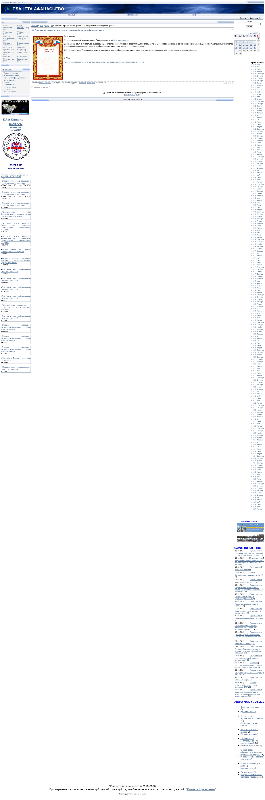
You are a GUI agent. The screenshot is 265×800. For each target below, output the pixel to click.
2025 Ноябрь (258, 488)
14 (255, 45)
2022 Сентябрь (258, 405)
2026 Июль (257, 507)
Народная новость (7, 44)
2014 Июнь (257, 177)
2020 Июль (257, 345)
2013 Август (257, 154)
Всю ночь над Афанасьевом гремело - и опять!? (16, 270)
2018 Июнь (257, 288)
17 (240, 48)
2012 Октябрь (258, 131)
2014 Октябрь (258, 186)
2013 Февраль (258, 140)
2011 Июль (257, 97)
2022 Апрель (257, 394)
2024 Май (256, 447)
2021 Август (257, 375)
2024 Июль (257, 451)
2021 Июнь (257, 371)
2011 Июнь (257, 94)
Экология (21, 36)
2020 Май (256, 341)
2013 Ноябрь (258, 161)
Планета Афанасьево (201, 789)
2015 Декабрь (258, 219)
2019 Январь (258, 304)
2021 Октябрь (258, 380)
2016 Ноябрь (258, 244)
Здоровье (21, 52)
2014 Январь (258, 166)
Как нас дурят (246, 772)
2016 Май (256, 230)
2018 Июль (257, 290)
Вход (194, 15)
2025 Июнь (257, 477)
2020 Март (257, 336)
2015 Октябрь (258, 214)
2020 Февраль (258, 334)
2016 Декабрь (258, 246)
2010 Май (256, 64)
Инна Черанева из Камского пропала (249, 618)
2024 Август (257, 454)
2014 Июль (257, 180)
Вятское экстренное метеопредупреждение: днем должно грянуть (16, 327)
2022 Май (256, 396)
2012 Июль (257, 124)
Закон (19, 39)
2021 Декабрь (258, 384)
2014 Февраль (258, 168)
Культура (6, 50)
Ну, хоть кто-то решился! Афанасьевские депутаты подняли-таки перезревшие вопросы (16, 226)
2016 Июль (257, 235)
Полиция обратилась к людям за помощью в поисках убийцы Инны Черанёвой (248, 651)
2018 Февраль (258, 279)
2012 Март (257, 115)
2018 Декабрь (258, 302)
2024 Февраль (258, 440)
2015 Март (257, 198)
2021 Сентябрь (258, 378)
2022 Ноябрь (258, 410)
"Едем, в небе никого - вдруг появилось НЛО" (246, 686)
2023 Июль (257, 424)
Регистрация (132, 15)
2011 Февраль (258, 85)
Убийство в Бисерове (243, 644)
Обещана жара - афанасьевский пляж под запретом (16, 368)
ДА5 (72, 83)
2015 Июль (257, 207)
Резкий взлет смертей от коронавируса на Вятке (244, 598)
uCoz (144, 794)
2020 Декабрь (258, 357)
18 (244, 48)
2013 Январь (258, 138)
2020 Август (257, 348)
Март (47, 26)
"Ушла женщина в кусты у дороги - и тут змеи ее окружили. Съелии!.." (249, 554)
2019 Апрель (257, 311)
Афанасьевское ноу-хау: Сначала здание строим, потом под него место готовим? (16, 214)
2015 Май (256, 203)
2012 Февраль (258, 113)
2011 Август (257, 99)
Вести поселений (7, 27)
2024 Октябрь (258, 458)
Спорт (19, 50)
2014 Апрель (257, 173)
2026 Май (256, 502)
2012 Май (256, 120)
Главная (71, 15)
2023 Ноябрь (258, 433)
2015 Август (257, 209)
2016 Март (257, 226)
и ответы (15, 127)
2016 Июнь (257, 233)
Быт (4, 36)
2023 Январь (258, 414)
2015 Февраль (258, 196)
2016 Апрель (257, 228)
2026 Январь (258, 493)
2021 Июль (257, 373)
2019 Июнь (257, 315)
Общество (21, 32)
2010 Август (257, 71)
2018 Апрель (257, 283)
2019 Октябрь (258, 325)
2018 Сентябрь (258, 295)
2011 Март (257, 87)
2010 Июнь (257, 67)
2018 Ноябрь (258, 299)
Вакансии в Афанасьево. (252, 707)
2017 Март (257, 253)
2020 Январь (258, 332)
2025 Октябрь (258, 486)
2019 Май (256, 313)
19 (247, 48)
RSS (261, 18)
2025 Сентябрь (258, 484)
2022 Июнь (257, 398)
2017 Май (256, 258)
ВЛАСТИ (16, 130)
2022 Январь (258, 387)
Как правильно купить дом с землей (249, 575)
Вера (5, 56)
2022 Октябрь (258, 408)
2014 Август (257, 182)
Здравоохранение (249, 734)
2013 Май (256, 147)
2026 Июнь (257, 504)
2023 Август (257, 426)
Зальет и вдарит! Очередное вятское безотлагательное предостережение (16, 260)
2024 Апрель (257, 444)
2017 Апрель (257, 256)
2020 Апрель (257, 338)
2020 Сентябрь (258, 350)
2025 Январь (258, 465)
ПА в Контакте (13, 119)
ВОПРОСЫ (16, 124)
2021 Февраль (258, 361)
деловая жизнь (248, 711)
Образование (8, 52)
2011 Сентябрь (258, 101)
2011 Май (256, 92)
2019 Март (257, 308)
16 (236, 48)
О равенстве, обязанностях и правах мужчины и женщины (251, 752)
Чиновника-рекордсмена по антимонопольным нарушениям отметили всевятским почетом (104, 62)
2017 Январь (258, 249)
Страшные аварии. (242, 680)
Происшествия (9, 59)
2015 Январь (258, 193)
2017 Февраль (258, 251)
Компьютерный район (251, 745)
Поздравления (9, 39)
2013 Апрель (257, 145)
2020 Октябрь (258, 352)
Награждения (91, 83)
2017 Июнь (257, 260)
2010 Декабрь (258, 81)
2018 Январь (258, 276)
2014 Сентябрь (258, 184)
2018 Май (256, 285)
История (20, 56)
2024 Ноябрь (258, 460)
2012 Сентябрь (258, 129)
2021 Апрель (257, 366)
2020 (41, 26)
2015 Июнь (257, 205)
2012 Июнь (257, 122)
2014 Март (257, 170)
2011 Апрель (257, 90)
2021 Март (257, 364)
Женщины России (242, 570)
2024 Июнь (257, 449)
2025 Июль (257, 479)
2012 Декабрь (258, 136)
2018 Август (257, 292)
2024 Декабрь (258, 463)
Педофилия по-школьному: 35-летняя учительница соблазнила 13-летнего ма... (249, 589)
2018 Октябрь (258, 297)
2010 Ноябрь (258, 78)
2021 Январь (258, 359)
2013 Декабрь (258, 163)
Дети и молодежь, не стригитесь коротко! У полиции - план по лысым (249, 635)
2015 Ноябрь (258, 216)
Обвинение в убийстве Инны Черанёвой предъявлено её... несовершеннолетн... (246, 627)
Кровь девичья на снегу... (245, 582)
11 (243, 45)
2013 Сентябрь (258, 157)
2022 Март (257, 391)
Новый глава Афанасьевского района (251, 717)
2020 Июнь (257, 343)
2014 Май (256, 175)
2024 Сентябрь (258, 456)
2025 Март (257, 470)
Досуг (19, 47)
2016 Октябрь (258, 242)
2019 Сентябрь (258, 322)
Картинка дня (22, 59)
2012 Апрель (257, 117)
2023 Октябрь (258, 431)
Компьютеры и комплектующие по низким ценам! (249, 740)
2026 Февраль (258, 495)
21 (255, 48)
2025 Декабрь (258, 490)
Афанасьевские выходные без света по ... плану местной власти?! (16, 307)
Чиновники (82, 83)
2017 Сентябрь (258, 267)
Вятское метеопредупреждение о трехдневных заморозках (16, 176)
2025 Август (257, 481)
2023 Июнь (257, 421)
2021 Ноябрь (258, 382)
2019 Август (257, 320)
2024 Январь (258, 437)
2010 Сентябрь (258, 74)
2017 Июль (257, 262)
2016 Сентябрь (258, 239)
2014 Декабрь (258, 191)
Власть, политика (20, 27)
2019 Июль (257, 318)
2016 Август (257, 237)
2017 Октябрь (258, 269)
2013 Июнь (257, 150)
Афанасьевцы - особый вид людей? (251, 758)
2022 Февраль (258, 389)
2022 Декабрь (258, 412)
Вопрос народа (23, 43)
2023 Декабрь (258, 435)
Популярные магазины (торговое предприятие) (251, 775)
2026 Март (257, 497)
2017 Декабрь (258, 274)
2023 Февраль (258, 417)
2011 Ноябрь (257, 106)
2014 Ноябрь (258, 189)
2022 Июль (257, 401)
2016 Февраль (258, 223)
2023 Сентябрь (258, 428)
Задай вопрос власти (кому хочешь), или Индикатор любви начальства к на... (249, 562)
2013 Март (257, 143)
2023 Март (257, 419)
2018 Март (257, 281)
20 (251, 48)
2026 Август (257, 509)
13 (251, 45)
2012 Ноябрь (258, 133)
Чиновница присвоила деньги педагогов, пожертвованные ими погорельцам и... (247, 694)
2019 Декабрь (258, 329)
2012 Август (257, 127)
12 (52, 26)
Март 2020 (254, 33)
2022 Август (257, 403)
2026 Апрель (257, 500)
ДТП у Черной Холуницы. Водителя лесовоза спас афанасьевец (248, 666)
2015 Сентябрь (258, 212)
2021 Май (256, 368)
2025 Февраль (258, 467)
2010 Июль (257, 69)
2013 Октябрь (258, 159)
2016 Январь (258, 221)
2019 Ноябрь (258, 327)
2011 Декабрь (258, 108)
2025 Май (256, 474)
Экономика (7, 32)
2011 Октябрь (258, 104)
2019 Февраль (258, 306)
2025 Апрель (257, 472)
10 (240, 45)
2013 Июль (257, 152)
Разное (6, 47)
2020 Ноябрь (258, 355)
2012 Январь (258, 110)
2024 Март (257, 442)
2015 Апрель (257, 200)
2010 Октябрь (258, 76)
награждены (123, 40)
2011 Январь (257, 83)
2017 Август (257, 265)
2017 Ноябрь (258, 272)
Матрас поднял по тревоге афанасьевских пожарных (16, 250)
